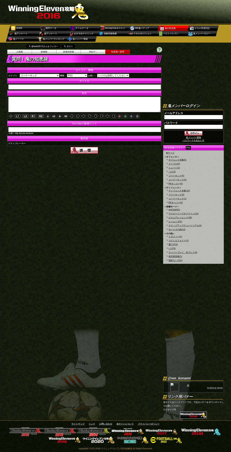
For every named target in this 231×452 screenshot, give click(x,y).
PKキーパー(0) (176, 202)
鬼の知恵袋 (170, 28)
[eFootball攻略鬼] (166, 442)
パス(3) (172, 172)
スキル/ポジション (142, 33)
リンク (92, 424)
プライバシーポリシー (149, 424)
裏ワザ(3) (173, 244)
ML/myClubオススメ (115, 28)
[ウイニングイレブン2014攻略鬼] (94, 435)
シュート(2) (174, 168)
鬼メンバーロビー (201, 33)
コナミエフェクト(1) (179, 240)
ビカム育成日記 (202, 28)
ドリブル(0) (174, 164)
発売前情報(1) (175, 256)
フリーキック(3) (176, 194)
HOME (19, 28)
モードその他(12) (177, 229)
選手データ (51, 28)
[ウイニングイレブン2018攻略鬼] (200, 435)
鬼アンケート (20, 33)
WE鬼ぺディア (142, 28)
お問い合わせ (105, 424)
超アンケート (50, 33)
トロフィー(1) (175, 236)
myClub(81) (174, 209)
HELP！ (93, 52)
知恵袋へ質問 (117, 52)
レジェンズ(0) (175, 221)
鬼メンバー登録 (80, 39)
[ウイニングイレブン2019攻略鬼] (64, 442)
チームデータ (81, 28)
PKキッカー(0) (176, 183)
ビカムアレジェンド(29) (180, 217)
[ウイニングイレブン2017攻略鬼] (161, 435)
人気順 (19, 52)
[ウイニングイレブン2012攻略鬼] (26, 435)
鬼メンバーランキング (53, 39)
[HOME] (48, 20)
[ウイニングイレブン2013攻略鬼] (60, 435)
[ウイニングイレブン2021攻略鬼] (132, 442)
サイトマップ (77, 424)
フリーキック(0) (176, 175)
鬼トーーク (18, 39)
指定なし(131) (175, 260)
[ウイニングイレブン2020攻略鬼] (98, 442)
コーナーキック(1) (177, 198)
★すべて (170, 153)
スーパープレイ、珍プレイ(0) (183, 252)
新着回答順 (68, 52)
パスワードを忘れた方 (193, 140)
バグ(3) (172, 248)
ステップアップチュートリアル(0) (185, 225)
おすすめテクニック (83, 33)
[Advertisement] (158, 10)
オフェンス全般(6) (177, 160)
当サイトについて (125, 424)
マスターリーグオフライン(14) (184, 213)
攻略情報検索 (110, 33)
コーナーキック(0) (177, 179)
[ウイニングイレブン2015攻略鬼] (128, 435)
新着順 (44, 52)
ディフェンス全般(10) (179, 190)
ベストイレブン (170, 33)
